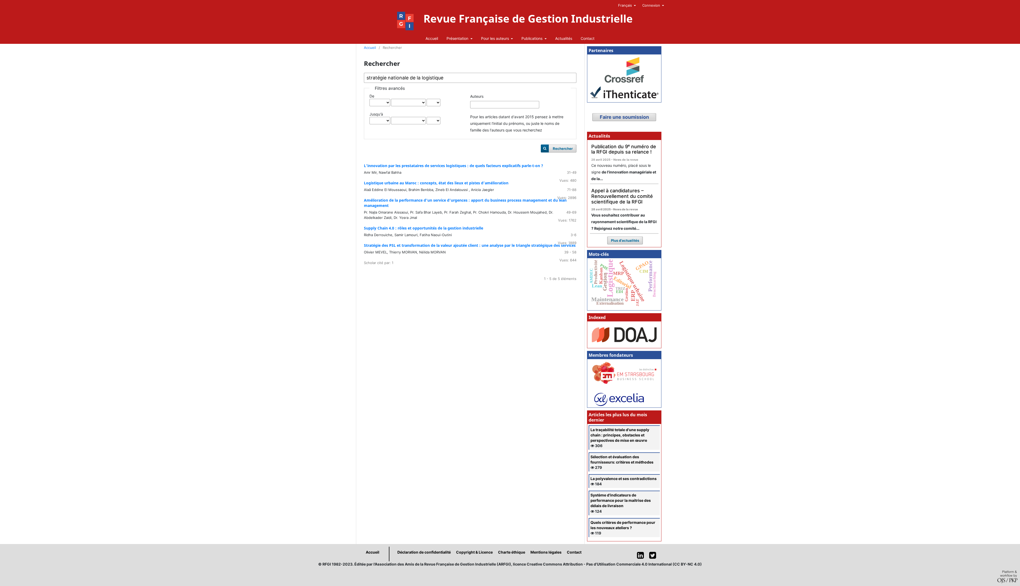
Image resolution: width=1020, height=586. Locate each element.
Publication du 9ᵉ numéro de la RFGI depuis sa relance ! (623, 149)
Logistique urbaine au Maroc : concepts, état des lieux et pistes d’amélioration (436, 182)
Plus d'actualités (625, 240)
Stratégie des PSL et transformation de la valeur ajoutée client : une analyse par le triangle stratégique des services (470, 245)
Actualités (563, 38)
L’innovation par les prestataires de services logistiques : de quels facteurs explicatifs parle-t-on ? (453, 165)
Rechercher (563, 148)
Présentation (458, 38)
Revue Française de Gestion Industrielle (528, 18)
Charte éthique (511, 552)
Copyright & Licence (474, 552)
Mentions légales (546, 552)
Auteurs (476, 96)
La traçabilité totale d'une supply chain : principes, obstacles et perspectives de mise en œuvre (619, 435)
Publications (532, 38)
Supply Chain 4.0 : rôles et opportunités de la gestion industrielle (423, 228)
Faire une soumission (624, 117)
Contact (587, 38)
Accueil (432, 38)
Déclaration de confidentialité (424, 552)
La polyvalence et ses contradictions (623, 478)
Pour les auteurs (495, 38)
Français (625, 5)
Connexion (651, 5)
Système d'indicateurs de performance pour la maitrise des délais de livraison (620, 500)
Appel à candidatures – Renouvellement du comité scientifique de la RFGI (622, 196)
